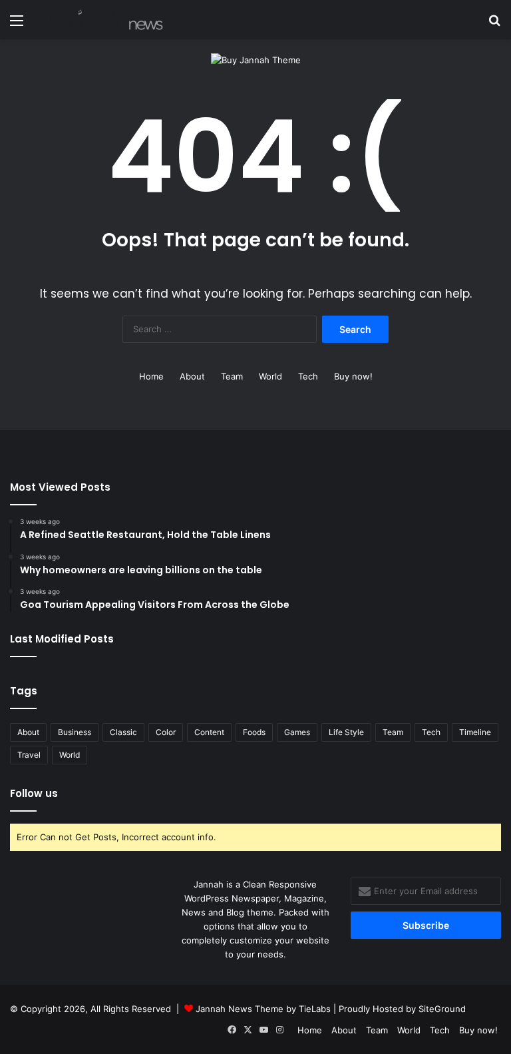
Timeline (475, 732)
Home (151, 376)
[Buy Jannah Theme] (256, 59)
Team (232, 376)
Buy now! (353, 376)
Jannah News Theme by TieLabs (263, 1008)
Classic (123, 732)
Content (209, 732)
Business (74, 732)
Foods (254, 732)
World (270, 376)
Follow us (34, 793)
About (192, 376)
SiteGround (442, 1008)
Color (166, 732)
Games (297, 732)
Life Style (346, 732)
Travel (29, 755)
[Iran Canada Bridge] (100, 19)
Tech (308, 376)
